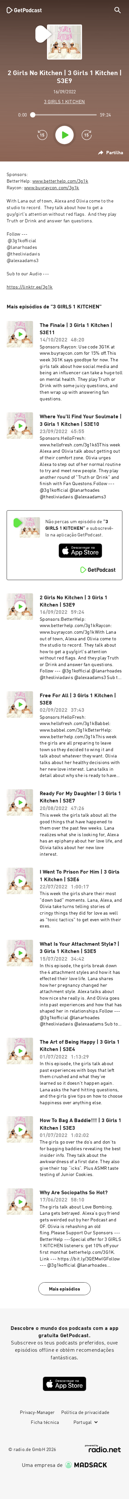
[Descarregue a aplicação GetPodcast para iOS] (80, 550)
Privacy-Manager (37, 1412)
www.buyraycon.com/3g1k (51, 188)
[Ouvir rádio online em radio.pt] (103, 1448)
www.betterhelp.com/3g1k (60, 181)
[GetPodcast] (24, 10)
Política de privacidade (85, 1412)
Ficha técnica (45, 1422)
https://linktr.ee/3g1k (30, 287)
